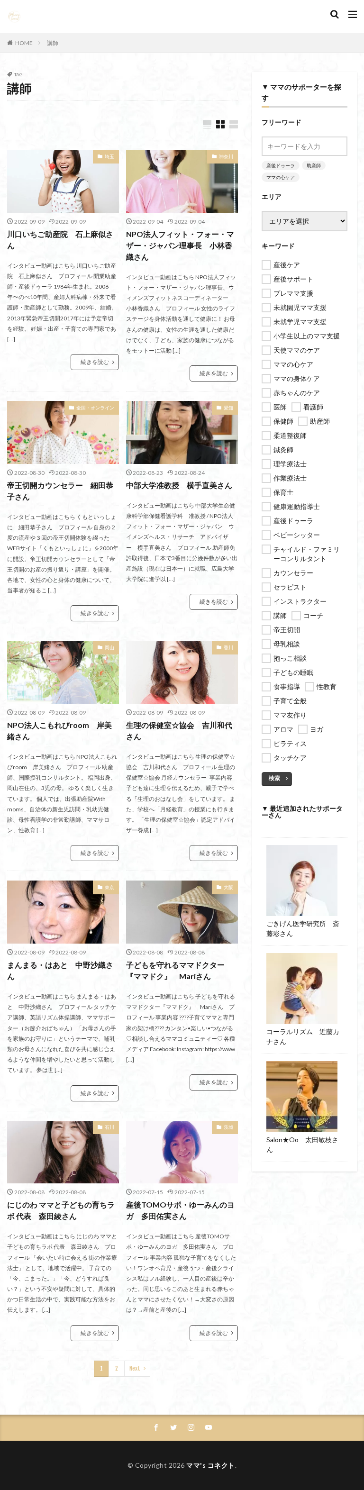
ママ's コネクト (210, 1465)
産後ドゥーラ (280, 165)
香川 (228, 647)
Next (134, 1368)
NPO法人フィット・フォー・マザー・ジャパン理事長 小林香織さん (180, 245)
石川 (109, 1127)
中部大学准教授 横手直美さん (179, 485)
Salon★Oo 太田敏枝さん (302, 1145)
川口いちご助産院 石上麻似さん (60, 239)
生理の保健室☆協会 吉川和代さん (179, 730)
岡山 (109, 647)
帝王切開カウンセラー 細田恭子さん (60, 491)
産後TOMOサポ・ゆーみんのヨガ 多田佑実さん (180, 1210)
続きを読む (95, 361)
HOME (24, 42)
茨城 (228, 1127)
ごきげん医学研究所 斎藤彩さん (302, 928)
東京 (109, 887)
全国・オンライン (95, 407)
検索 (274, 777)
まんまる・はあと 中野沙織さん (60, 970)
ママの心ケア (280, 177)
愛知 (228, 407)
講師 (52, 42)
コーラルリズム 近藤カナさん (302, 1036)
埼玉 (109, 156)
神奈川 (226, 156)
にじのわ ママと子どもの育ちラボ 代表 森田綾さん (61, 1210)
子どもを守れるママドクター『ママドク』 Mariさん (175, 970)
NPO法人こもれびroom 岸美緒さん (59, 730)
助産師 (314, 165)
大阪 (228, 887)
